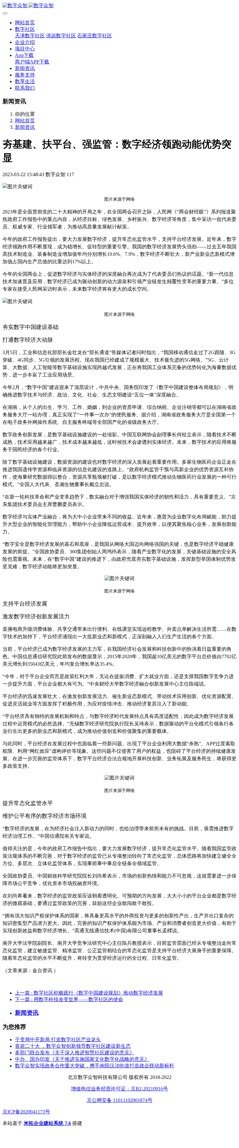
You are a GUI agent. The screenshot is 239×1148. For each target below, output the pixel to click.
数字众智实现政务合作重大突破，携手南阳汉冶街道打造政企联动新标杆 (94, 1065)
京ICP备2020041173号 (26, 1111)
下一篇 (69, 999)
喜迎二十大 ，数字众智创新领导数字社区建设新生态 (73, 1046)
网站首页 (25, 22)
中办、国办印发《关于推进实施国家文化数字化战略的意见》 (82, 1059)
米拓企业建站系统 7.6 (47, 1123)
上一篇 (89, 993)
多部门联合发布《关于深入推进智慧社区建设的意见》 (74, 1052)
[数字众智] (119, 5)
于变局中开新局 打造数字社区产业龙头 (58, 1039)
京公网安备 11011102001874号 (119, 1100)
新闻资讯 (25, 127)
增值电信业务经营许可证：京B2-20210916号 (119, 1088)
